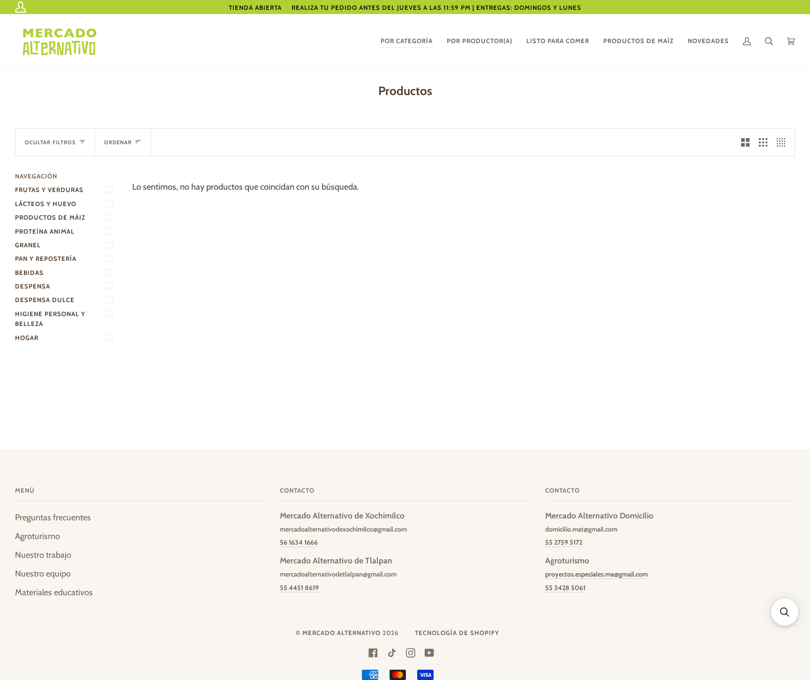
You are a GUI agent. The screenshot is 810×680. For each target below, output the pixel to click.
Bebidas (29, 272)
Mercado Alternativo (341, 632)
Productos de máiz (50, 217)
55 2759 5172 (563, 542)
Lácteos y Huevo (45, 203)
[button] (784, 612)
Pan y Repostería (45, 258)
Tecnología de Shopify (457, 632)
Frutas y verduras (49, 189)
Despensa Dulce (45, 299)
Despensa (32, 286)
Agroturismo (37, 536)
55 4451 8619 (299, 588)
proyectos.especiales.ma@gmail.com (596, 574)
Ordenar (118, 142)
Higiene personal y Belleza (50, 318)
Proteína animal (45, 231)
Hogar (26, 337)
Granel (28, 245)
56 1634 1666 (299, 542)
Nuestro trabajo (43, 554)
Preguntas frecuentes (53, 517)
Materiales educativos (54, 592)
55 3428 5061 (565, 588)
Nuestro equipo (43, 573)
